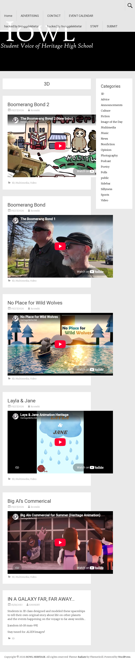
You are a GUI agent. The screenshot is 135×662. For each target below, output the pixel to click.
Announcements (111, 105)
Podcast (106, 161)
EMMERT (34, 604)
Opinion (106, 149)
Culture (105, 110)
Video (33, 182)
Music (105, 133)
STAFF (94, 26)
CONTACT (54, 15)
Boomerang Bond (26, 205)
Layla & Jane (22, 401)
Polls (104, 172)
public (105, 178)
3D (13, 182)
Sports (105, 194)
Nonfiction (108, 144)
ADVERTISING (30, 15)
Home (8, 15)
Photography (109, 155)
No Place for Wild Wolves (35, 303)
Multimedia (22, 182)
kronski (35, 110)
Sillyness (106, 189)
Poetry (105, 166)
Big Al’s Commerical (29, 501)
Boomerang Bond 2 (28, 104)
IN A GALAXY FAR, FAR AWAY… (41, 599)
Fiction (105, 116)
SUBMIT (112, 26)
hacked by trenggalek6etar (21, 26)
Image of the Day (111, 121)
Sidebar (105, 183)
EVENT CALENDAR (81, 15)
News (104, 138)
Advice (105, 99)
